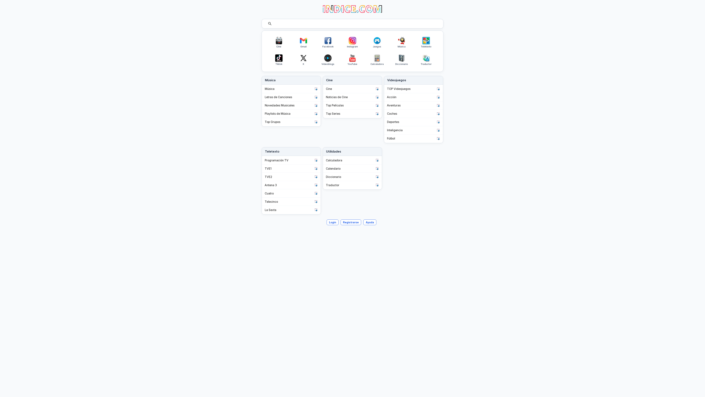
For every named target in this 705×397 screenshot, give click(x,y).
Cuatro (269, 193)
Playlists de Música (277, 113)
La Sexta (270, 210)
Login (332, 222)
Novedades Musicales (279, 105)
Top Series (333, 113)
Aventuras (394, 105)
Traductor (332, 185)
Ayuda (370, 222)
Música (269, 89)
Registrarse (351, 222)
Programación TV (276, 160)
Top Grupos (272, 122)
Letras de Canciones (278, 97)
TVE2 (268, 177)
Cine (329, 89)
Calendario (333, 168)
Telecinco (271, 201)
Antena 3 (271, 185)
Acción (391, 97)
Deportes (393, 122)
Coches (392, 113)
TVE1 (268, 168)
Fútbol (391, 138)
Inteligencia (395, 130)
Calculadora (334, 160)
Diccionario (333, 177)
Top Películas (335, 105)
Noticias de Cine (337, 97)
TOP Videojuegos (399, 89)
